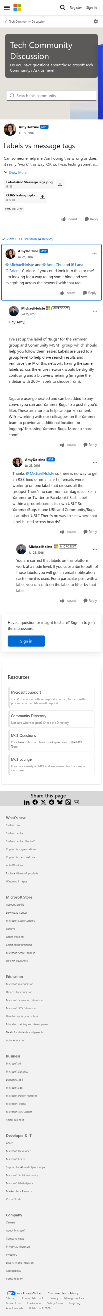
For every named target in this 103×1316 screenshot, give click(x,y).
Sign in (26, 641)
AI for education (15, 1040)
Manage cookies (74, 1298)
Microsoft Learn (15, 1159)
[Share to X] (43, 801)
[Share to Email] (76, 801)
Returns (11, 928)
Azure (9, 1143)
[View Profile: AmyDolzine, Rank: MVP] (10, 129)
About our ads (14, 1308)
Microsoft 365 (14, 1087)
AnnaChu (54, 264)
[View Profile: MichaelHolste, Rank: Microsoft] (14, 311)
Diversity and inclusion (20, 1262)
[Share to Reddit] (51, 801)
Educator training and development (27, 1024)
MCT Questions (23, 735)
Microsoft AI (13, 1063)
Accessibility (13, 1270)
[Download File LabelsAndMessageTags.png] (59, 184)
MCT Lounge (21, 759)
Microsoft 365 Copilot (19, 1112)
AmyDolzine (29, 126)
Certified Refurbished (19, 945)
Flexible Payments (17, 961)
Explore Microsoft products (22, 873)
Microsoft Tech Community (22, 1175)
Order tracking (15, 937)
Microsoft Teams (16, 1104)
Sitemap (11, 1298)
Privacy (54, 1298)
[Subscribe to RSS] (68, 801)
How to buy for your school (22, 1016)
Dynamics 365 (14, 1079)
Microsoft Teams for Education (24, 1000)
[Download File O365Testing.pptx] (42, 197)
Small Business (15, 1120)
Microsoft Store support (20, 920)
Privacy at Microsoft (18, 1246)
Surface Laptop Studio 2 (20, 841)
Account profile (15, 904)
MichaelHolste (22, 264)
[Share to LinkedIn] (27, 801)
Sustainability (14, 1279)
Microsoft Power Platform (21, 1095)
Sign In (91, 7)
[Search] (63, 8)
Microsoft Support (26, 692)
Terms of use (13, 1303)
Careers (11, 1222)
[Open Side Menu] (6, 7)
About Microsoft (16, 1230)
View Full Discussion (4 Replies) (30, 238)
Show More (17, 172)
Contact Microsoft (33, 1298)
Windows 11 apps (16, 881)
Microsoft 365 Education (21, 1008)
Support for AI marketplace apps (25, 1167)
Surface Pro (13, 825)
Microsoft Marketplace (20, 1183)
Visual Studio (14, 1199)
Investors (11, 1254)
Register (76, 7)
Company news (15, 1238)
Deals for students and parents (25, 1032)
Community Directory (28, 715)
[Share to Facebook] (35, 801)
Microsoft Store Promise (20, 953)
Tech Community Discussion (27, 21)
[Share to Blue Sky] (59, 801)
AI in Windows (14, 865)
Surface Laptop (15, 833)
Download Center (16, 912)
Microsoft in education (19, 984)
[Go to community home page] (17, 7)
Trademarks (34, 1303)
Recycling (74, 1303)
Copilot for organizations (21, 849)
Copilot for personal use (20, 857)
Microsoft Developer (18, 1151)
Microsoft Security (17, 1071)
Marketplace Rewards (19, 1191)
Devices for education (19, 992)
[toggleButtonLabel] (95, 21)
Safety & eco (55, 1303)
